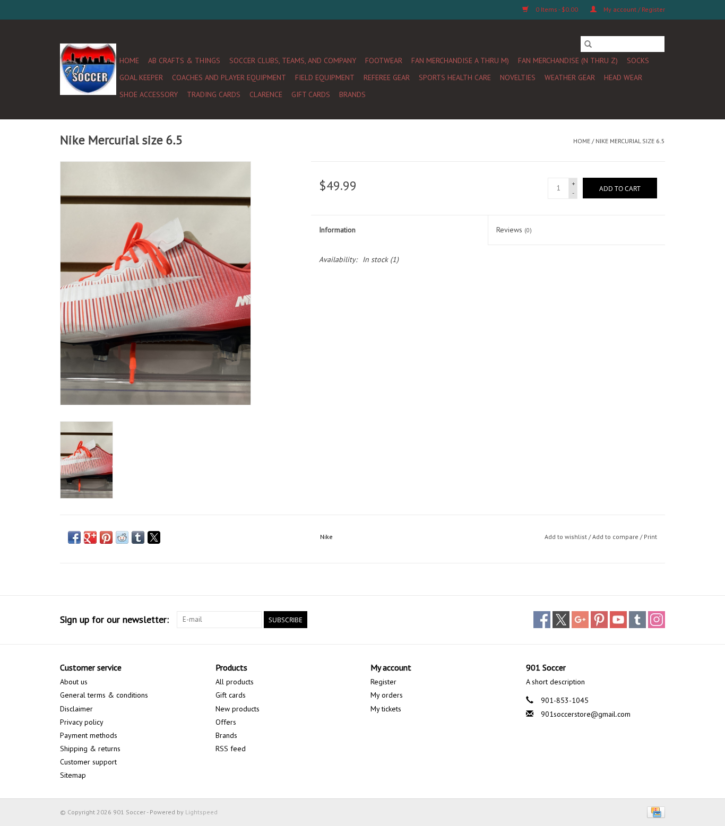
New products (237, 709)
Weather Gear (570, 77)
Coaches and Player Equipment (229, 77)
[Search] (588, 44)
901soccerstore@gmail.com (586, 714)
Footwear (383, 60)
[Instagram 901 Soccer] (656, 619)
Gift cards (310, 94)
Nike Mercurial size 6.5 (630, 141)
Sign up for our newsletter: (114, 619)
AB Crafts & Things (184, 60)
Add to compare (616, 537)
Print (650, 537)
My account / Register (633, 9)
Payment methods (88, 735)
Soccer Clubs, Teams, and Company (292, 60)
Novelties (518, 77)
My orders (386, 695)
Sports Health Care (455, 77)
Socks (638, 60)
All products (234, 681)
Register (383, 681)
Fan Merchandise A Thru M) (460, 60)
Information (337, 229)
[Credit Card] (654, 811)
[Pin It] (106, 537)
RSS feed (230, 748)
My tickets (385, 709)
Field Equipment (325, 77)
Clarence (265, 94)
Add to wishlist (567, 537)
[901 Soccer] (88, 69)
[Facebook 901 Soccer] (541, 619)
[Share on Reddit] (122, 537)
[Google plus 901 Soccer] (580, 619)
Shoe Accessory (148, 94)
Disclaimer (76, 709)
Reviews (514, 229)
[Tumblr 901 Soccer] (637, 619)
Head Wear (623, 77)
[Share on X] (154, 537)
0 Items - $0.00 (557, 9)
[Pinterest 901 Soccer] (599, 619)
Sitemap (73, 775)
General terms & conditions (104, 695)
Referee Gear (387, 77)
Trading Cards (213, 94)
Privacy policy (81, 722)
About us (74, 681)
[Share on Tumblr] (138, 537)
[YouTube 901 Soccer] (618, 619)
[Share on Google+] (90, 537)
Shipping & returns (90, 748)
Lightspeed (201, 812)
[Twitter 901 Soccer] (561, 619)
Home (129, 60)
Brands (352, 94)
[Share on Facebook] (74, 537)
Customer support (88, 762)
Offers (225, 722)
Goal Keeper (141, 77)
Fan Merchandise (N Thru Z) (568, 60)
